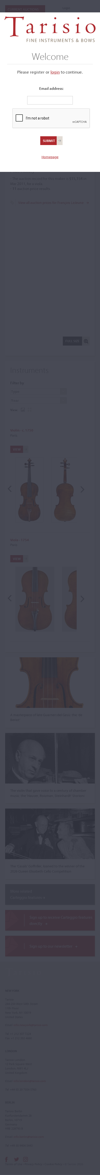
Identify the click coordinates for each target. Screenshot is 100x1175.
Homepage (50, 157)
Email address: (51, 88)
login (55, 72)
